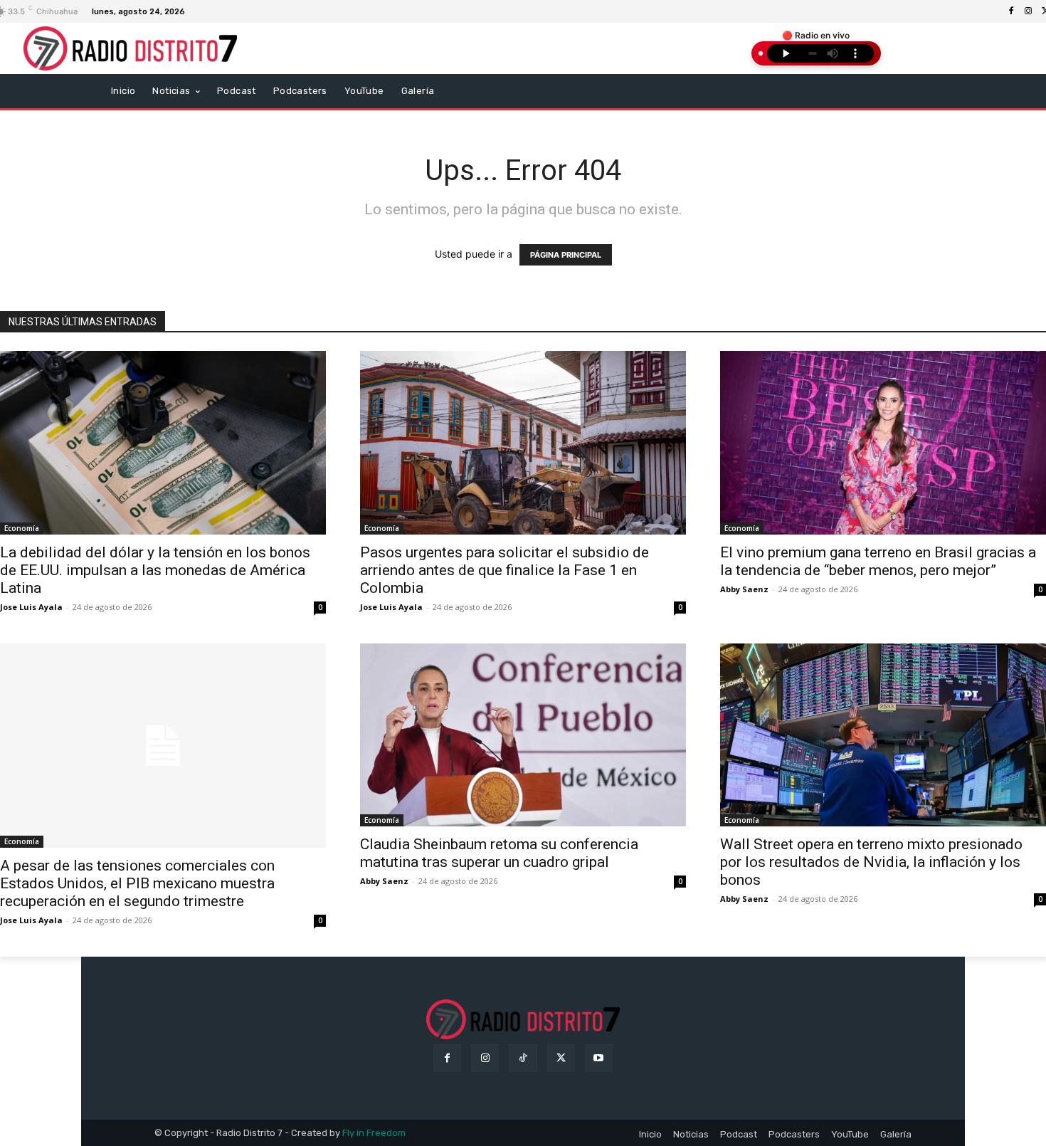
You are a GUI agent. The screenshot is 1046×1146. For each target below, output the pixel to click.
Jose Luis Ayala (31, 606)
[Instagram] (1028, 11)
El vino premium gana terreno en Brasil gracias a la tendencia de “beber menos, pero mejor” (878, 561)
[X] (561, 1058)
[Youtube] (599, 1058)
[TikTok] (523, 1058)
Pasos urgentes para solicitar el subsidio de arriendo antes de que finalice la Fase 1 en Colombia (504, 570)
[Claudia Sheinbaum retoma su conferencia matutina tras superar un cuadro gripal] (523, 735)
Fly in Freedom (374, 1132)
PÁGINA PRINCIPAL (565, 255)
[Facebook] (1011, 11)
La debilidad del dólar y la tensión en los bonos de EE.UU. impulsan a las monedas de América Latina (155, 570)
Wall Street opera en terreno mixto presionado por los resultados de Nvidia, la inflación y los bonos (871, 862)
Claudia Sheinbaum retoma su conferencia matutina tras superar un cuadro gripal (499, 853)
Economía (21, 528)
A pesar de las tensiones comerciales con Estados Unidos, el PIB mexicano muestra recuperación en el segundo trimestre (137, 883)
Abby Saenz (744, 589)
